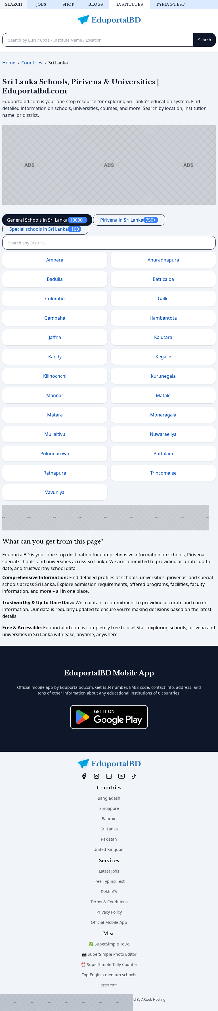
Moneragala (163, 415)
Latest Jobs (109, 871)
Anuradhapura (163, 260)
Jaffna (55, 337)
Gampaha (54, 318)
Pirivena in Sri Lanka (128, 220)
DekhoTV (109, 891)
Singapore (109, 808)
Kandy (55, 357)
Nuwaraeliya (163, 434)
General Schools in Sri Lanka (46, 220)
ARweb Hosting (153, 999)
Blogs (95, 4)
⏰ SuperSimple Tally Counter (109, 964)
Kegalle (163, 357)
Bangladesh (109, 798)
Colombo (55, 298)
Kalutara (163, 337)
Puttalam (163, 453)
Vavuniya (54, 492)
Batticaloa (163, 279)
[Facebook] (84, 776)
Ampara (54, 260)
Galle (163, 298)
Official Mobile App (109, 922)
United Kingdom (109, 849)
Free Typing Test (109, 881)
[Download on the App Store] (109, 717)
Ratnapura (54, 473)
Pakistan (109, 839)
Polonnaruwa (54, 453)
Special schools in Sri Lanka (44, 229)
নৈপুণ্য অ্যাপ (109, 985)
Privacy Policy (109, 912)
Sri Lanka (109, 829)
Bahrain (109, 818)
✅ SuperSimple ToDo (109, 944)
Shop (68, 4)
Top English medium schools (109, 974)
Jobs (41, 4)
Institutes (129, 4)
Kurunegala (163, 376)
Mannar (54, 395)
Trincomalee (163, 473)
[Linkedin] (109, 776)
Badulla (55, 279)
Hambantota (163, 318)
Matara (55, 415)
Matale (163, 395)
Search (13, 4)
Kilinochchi (54, 376)
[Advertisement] (66, 1002)
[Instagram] (96, 776)
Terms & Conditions (109, 901)
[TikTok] (134, 776)
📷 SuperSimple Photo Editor (109, 954)
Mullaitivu (54, 434)
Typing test (170, 4)
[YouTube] (121, 776)
